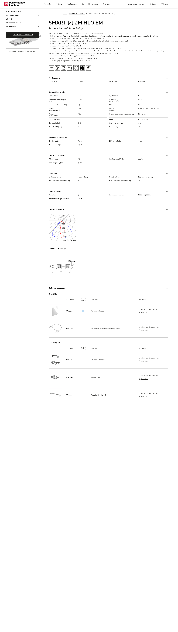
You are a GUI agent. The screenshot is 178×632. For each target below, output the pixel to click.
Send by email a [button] (23, 43)
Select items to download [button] (23, 35)
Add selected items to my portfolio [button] (22, 51)
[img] (51, 68)
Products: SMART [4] (77, 14)
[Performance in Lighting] (14, 4)
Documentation (12, 15)
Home (65, 14)
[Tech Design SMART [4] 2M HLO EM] (62, 267)
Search (154, 4)
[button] (47, 4)
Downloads (144, 312)
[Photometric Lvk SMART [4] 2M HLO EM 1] (62, 227)
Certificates (11, 26)
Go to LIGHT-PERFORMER (136, 4)
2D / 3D (9, 19)
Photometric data (13, 23)
